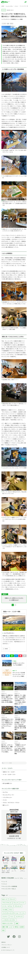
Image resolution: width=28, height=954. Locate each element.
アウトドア (12, 899)
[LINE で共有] (12, 655)
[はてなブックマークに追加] (16, 655)
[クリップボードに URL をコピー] (25, 655)
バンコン (5, 800)
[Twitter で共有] (8, 655)
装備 (8, 23)
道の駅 (22, 927)
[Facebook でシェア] (3, 655)
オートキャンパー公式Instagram (19, 936)
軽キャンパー (6, 805)
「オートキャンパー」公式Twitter (8, 936)
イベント (3, 10)
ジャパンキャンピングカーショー (10, 913)
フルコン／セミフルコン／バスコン (11, 802)
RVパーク (4, 899)
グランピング (18, 906)
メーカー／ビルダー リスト (9, 774)
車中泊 (11, 23)
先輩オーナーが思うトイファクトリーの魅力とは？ (14, 599)
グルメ (10, 909)
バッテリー (5, 916)
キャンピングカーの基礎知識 (10, 886)
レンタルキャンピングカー (9, 920)
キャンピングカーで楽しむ (9, 889)
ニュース (5, 881)
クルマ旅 (4, 23)
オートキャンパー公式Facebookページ (14, 936)
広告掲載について (5, 947)
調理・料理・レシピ (7, 927)
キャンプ (16, 902)
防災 (3, 930)
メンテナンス (19, 916)
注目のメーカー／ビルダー (9, 772)
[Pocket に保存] (20, 655)
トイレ (23, 913)
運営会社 (3, 942)
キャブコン (5, 792)
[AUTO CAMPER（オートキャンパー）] (5, 2)
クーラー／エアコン (7, 906)
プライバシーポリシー (6, 945)
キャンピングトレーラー (8, 795)
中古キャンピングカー (7, 923)
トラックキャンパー (7, 797)
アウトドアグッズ (6, 902)
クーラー (22, 902)
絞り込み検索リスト (7, 783)
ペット (12, 916)
